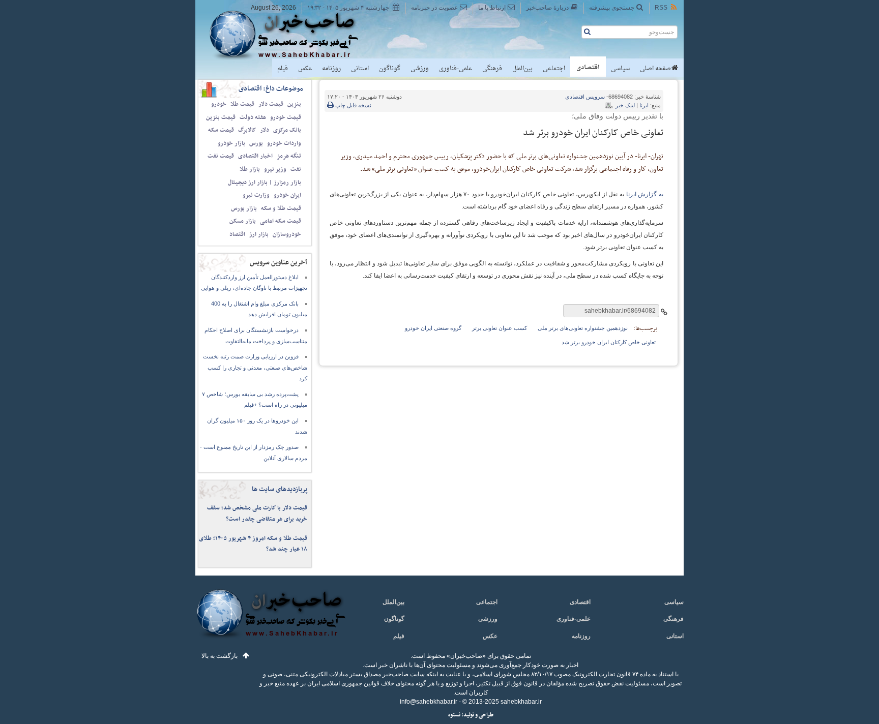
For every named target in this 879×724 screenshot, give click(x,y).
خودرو (218, 104)
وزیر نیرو (275, 169)
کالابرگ (247, 130)
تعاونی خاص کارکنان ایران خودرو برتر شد (609, 342)
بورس (256, 143)
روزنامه (331, 68)
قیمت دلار (270, 104)
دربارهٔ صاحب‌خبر (547, 7)
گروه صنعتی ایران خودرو (433, 328)
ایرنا (644, 105)
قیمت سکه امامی (280, 221)
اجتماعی (554, 68)
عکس (305, 68)
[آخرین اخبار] (270, 619)
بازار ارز (259, 234)
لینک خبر (625, 105)
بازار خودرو (231, 143)
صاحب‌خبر (290, 34)
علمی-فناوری (455, 68)
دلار (264, 130)
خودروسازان (287, 234)
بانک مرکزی (287, 130)
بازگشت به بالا (219, 655)
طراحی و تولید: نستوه (470, 715)
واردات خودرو (284, 143)
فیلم (282, 68)
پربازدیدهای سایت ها (279, 489)
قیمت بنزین (221, 117)
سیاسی (620, 68)
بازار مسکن (242, 221)
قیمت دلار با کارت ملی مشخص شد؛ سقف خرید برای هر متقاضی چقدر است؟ (257, 513)
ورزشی (420, 68)
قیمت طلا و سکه (281, 208)
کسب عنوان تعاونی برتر (499, 328)
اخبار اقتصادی (255, 156)
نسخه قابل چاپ (352, 105)
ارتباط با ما (492, 7)
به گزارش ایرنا (644, 194)
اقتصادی (588, 67)
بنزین (294, 104)
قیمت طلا (242, 104)
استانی (360, 68)
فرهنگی (492, 68)
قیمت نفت (221, 156)
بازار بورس (244, 208)
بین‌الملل (522, 68)
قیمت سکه (221, 130)
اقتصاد (237, 234)
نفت (295, 169)
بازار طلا (250, 169)
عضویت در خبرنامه (434, 7)
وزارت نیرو (256, 195)
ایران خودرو (287, 195)
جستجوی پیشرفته (611, 7)
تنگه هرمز (289, 156)
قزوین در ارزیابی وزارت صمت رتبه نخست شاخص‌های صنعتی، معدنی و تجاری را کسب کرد (255, 367)
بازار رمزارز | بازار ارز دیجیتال (264, 182)
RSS (661, 7)
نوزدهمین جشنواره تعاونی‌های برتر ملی (583, 328)
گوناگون (389, 68)
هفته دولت (253, 117)
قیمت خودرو (285, 117)
